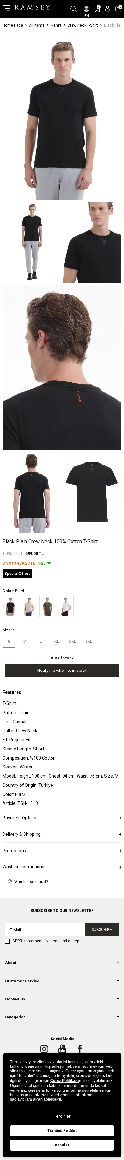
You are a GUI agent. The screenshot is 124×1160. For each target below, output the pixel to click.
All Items (37, 25)
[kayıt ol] (107, 9)
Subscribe (102, 929)
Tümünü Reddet (62, 1130)
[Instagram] (44, 1049)
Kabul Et (62, 1145)
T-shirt (56, 25)
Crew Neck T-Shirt (82, 25)
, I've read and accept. (46, 941)
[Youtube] (62, 1049)
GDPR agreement (27, 941)
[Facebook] (80, 1049)
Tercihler (62, 1116)
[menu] (6, 8)
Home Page (13, 25)
